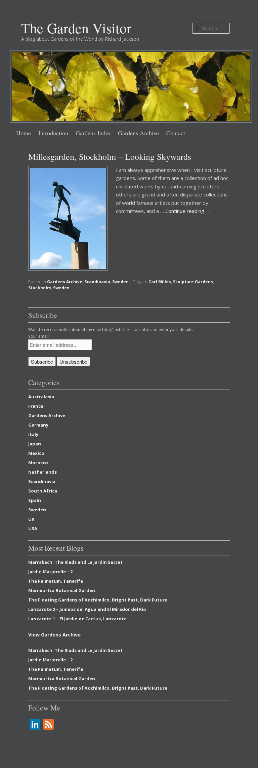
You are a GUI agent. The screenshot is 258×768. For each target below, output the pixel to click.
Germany (38, 425)
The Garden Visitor (76, 28)
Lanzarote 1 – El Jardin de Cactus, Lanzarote (77, 619)
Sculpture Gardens (193, 282)
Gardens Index (93, 133)
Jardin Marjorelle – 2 (50, 572)
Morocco (38, 463)
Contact (175, 133)
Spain (34, 500)
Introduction (53, 133)
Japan (34, 444)
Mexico (36, 453)
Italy (33, 434)
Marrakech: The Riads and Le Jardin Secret (75, 562)
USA (32, 528)
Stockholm (39, 288)
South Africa (42, 491)
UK (31, 519)
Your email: (39, 336)
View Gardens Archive (54, 634)
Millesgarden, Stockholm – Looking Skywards (109, 156)
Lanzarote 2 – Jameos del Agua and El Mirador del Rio (87, 609)
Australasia (41, 397)
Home (23, 133)
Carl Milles (159, 282)
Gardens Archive (138, 133)
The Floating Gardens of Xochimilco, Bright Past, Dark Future (97, 600)
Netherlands (42, 472)
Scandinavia (97, 282)
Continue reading (188, 211)
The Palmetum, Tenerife (55, 581)
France (35, 406)
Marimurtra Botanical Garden (61, 590)
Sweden (120, 282)
